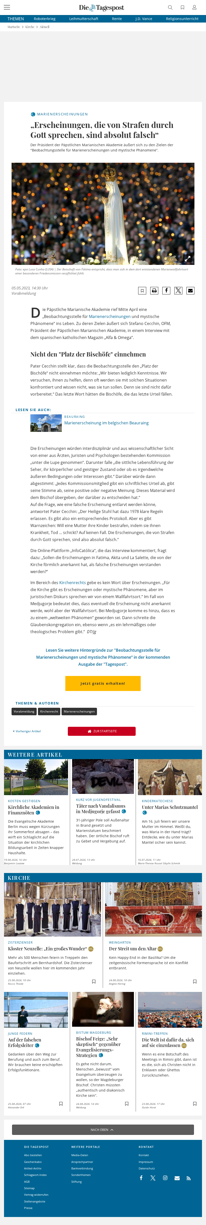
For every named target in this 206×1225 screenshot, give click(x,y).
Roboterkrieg (45, 18)
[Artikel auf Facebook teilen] (166, 290)
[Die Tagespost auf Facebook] (141, 1178)
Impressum (146, 1162)
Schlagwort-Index (35, 1175)
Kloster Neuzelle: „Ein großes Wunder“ (47, 949)
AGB (27, 1181)
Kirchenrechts (72, 582)
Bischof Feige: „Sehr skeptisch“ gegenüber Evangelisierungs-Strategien (98, 1047)
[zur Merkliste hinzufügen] (142, 290)
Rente (117, 18)
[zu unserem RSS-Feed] (186, 1178)
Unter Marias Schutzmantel (170, 807)
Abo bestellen (33, 1155)
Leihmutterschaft (83, 18)
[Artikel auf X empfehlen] (178, 291)
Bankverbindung (82, 1168)
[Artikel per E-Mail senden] (190, 290)
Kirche (29, 27)
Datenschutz (147, 1168)
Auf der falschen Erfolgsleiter (24, 1042)
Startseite (14, 27)
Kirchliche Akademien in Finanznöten (33, 810)
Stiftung (76, 1181)
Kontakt (144, 1155)
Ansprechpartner (82, 1162)
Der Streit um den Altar (133, 949)
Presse (28, 1208)
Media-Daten (79, 1155)
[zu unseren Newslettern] (175, 1178)
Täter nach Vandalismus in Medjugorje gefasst (100, 808)
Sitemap (29, 1188)
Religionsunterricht (182, 18)
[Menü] (8, 8)
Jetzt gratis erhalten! (103, 683)
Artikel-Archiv (32, 1168)
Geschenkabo (33, 1162)
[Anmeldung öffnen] (195, 8)
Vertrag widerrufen (36, 1194)
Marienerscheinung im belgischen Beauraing (106, 423)
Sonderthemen (81, 1175)
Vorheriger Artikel (28, 731)
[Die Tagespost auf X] (150, 1178)
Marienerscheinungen (110, 316)
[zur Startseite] (101, 8)
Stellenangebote (34, 1201)
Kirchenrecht (49, 711)
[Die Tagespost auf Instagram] (163, 1178)
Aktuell (44, 27)
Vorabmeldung (24, 711)
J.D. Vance (144, 18)
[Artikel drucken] (154, 291)
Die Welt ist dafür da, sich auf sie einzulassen (168, 1042)
